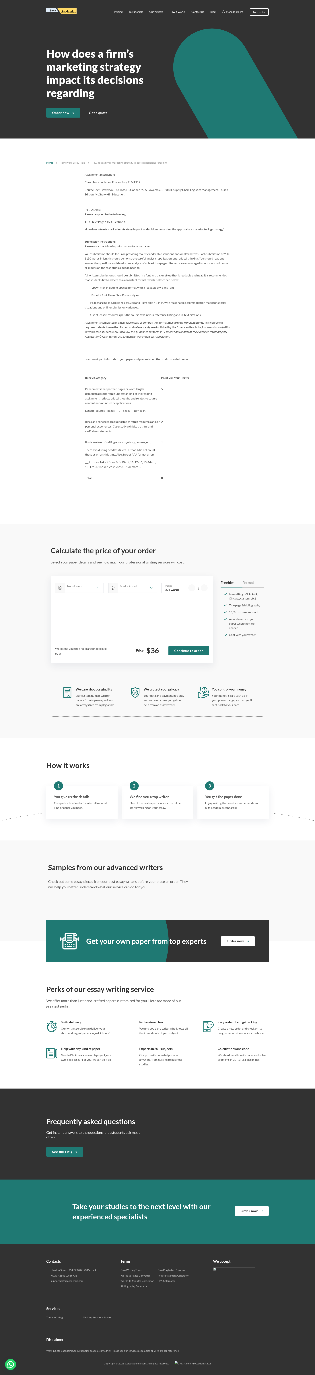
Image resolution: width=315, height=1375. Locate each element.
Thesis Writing (54, 1317)
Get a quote (98, 113)
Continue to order (188, 651)
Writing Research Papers (97, 1317)
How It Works (177, 11)
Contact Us (197, 11)
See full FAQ (62, 1152)
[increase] (204, 587)
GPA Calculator (166, 1280)
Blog (212, 11)
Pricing (118, 11)
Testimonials (136, 11)
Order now (60, 113)
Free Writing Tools (130, 1270)
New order (259, 11)
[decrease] (191, 587)
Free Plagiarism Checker (171, 1270)
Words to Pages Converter (135, 1275)
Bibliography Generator (133, 1286)
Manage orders (234, 11)
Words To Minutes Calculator (137, 1280)
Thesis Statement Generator (173, 1275)
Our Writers (156, 11)
